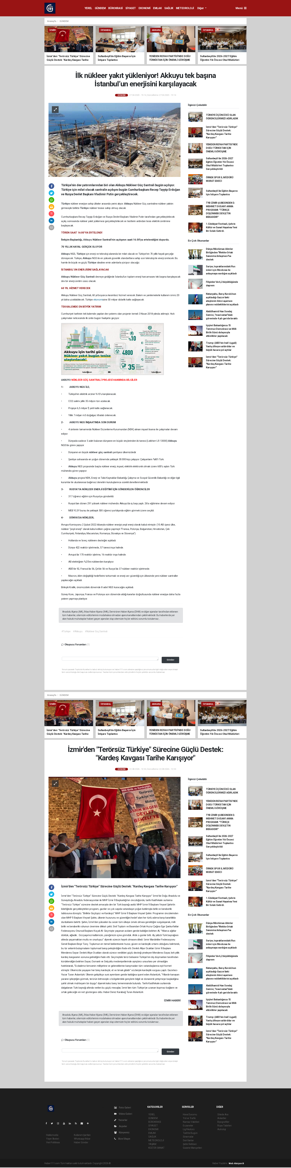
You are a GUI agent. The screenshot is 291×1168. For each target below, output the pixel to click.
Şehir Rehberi (190, 1144)
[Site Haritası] (83, 1123)
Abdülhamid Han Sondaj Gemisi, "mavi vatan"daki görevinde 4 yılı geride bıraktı (222, 315)
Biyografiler (223, 1122)
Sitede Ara (222, 1114)
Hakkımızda (52, 1135)
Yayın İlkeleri (52, 1138)
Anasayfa (52, 21)
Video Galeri (125, 1113)
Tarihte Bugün (190, 1133)
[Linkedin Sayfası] (71, 1123)
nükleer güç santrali (101, 452)
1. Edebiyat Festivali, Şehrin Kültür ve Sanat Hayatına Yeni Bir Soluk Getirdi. (221, 227)
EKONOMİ (144, 8)
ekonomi (98, 299)
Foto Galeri (124, 1107)
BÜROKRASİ (115, 8)
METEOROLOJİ (185, 8)
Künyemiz (124, 1132)
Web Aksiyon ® (236, 1163)
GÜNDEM (100, 8)
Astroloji (221, 1129)
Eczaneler (188, 1125)
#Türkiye (66, 631)
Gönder (170, 659)
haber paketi (132, 1163)
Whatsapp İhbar (82, 1138)
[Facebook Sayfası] (48, 1123)
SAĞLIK (168, 8)
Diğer (201, 8)
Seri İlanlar (188, 1140)
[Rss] (77, 1123)
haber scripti (146, 1163)
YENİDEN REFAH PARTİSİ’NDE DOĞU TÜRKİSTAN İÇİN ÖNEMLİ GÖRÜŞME (222, 148)
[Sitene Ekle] (89, 1123)
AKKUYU (66, 379)
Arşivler (122, 1126)
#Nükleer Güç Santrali (96, 631)
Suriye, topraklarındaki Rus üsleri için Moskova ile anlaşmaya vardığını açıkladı (221, 270)
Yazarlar (122, 1120)
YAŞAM (152, 1144)
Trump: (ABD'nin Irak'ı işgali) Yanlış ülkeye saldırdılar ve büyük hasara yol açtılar (221, 346)
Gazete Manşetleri (192, 1147)
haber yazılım (160, 1163)
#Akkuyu (78, 631)
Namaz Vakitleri (191, 1122)
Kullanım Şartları (82, 1135)
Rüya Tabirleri (224, 1125)
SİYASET (130, 8)
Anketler (221, 1118)
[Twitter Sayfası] (53, 1123)
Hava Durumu (190, 1114)
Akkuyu (129, 203)
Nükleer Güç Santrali (83, 276)
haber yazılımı (118, 1163)
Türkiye (65, 203)
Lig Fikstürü (189, 1129)
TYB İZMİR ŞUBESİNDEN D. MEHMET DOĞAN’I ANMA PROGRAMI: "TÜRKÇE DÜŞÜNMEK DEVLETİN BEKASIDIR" (220, 209)
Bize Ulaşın (124, 1138)
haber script (173, 1163)
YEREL (88, 8)
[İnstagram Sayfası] (59, 1123)
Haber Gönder (81, 1142)
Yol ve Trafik (189, 1118)
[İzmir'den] (114, 827)
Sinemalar (188, 1136)
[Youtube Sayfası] (65, 1123)
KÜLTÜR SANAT (156, 1147)
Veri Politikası (53, 1142)
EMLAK (157, 8)
